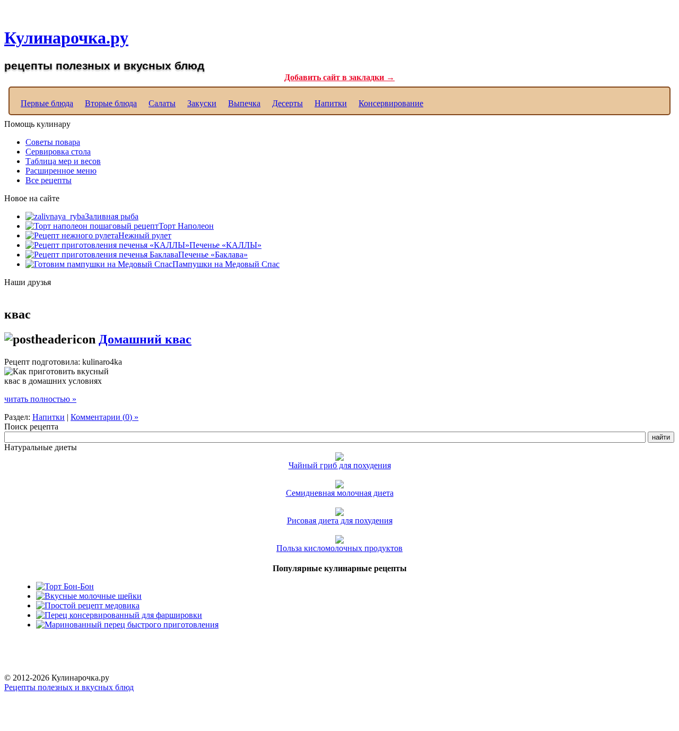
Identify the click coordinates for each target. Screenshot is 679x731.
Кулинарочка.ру (66, 37)
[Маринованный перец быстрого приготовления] (127, 624)
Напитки (331, 103)
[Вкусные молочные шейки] (89, 595)
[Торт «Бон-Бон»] (65, 586)
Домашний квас (145, 339)
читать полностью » (40, 398)
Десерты (287, 103)
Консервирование (391, 103)
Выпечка (244, 103)
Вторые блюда (111, 103)
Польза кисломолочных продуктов (339, 548)
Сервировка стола (58, 151)
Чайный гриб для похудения (340, 465)
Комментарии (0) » (104, 417)
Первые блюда (47, 103)
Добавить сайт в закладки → (339, 77)
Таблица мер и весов (63, 161)
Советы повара (52, 142)
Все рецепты (48, 180)
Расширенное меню (61, 170)
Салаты (162, 103)
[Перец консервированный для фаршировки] (119, 615)
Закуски (201, 103)
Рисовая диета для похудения (340, 520)
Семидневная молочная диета (340, 492)
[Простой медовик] (88, 605)
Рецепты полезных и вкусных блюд (69, 687)
